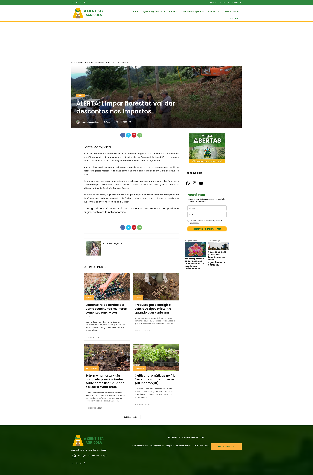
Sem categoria (91, 369)
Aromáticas (139, 369)
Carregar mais (130, 417)
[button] (236, 18)
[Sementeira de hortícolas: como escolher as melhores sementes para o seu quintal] (107, 286)
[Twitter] (128, 135)
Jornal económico (115, 212)
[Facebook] (72, 2)
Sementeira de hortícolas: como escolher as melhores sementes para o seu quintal (106, 310)
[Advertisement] (156, 40)
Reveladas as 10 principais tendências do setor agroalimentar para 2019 (217, 258)
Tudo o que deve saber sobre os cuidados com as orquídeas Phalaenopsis (195, 263)
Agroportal (103, 147)
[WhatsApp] (139, 135)
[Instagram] (76, 2)
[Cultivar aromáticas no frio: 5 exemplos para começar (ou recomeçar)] (156, 357)
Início (73, 62)
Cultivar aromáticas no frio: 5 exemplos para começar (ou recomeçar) (155, 379)
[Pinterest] (84, 2)
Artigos (80, 62)
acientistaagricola (91, 122)
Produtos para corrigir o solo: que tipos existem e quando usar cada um (153, 308)
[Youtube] (80, 2)
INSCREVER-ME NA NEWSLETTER (207, 229)
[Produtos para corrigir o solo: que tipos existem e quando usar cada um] (156, 286)
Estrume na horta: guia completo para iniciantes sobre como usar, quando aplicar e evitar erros (105, 381)
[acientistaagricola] (78, 122)
